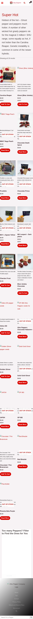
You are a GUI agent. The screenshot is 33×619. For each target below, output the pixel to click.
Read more (5, 150)
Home (16, 592)
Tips (16, 595)
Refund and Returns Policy (16, 605)
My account (16, 608)
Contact (16, 598)
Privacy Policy (17, 602)
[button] (24, 3)
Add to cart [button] (5, 104)
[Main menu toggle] (2, 3)
